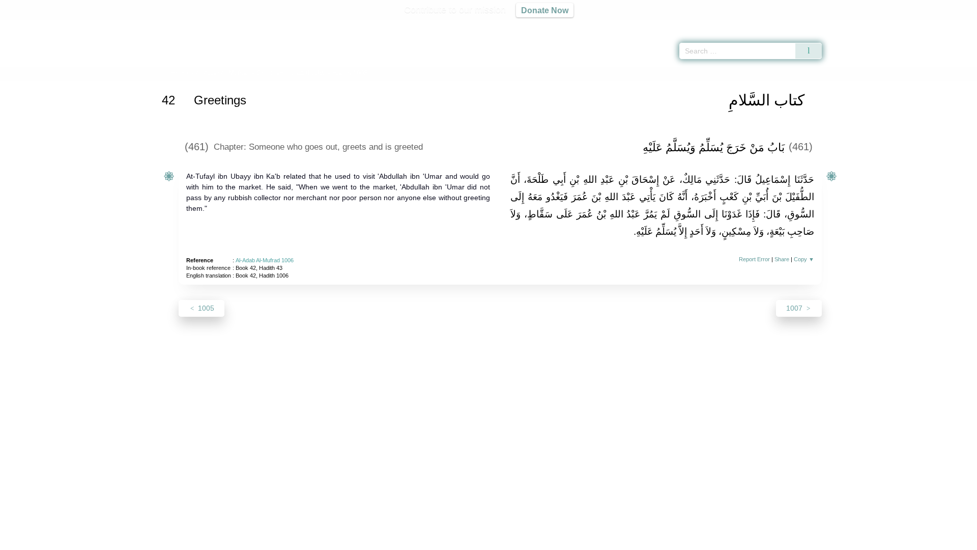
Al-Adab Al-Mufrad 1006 (265, 260)
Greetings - (290, 73)
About (381, 540)
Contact (521, 540)
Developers (480, 540)
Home (179, 73)
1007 (795, 308)
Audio (952, 25)
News (408, 540)
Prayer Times (917, 25)
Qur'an (850, 25)
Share (781, 259)
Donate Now (544, 10)
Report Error (754, 259)
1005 (205, 308)
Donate (554, 540)
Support (439, 540)
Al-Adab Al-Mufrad (222, 73)
